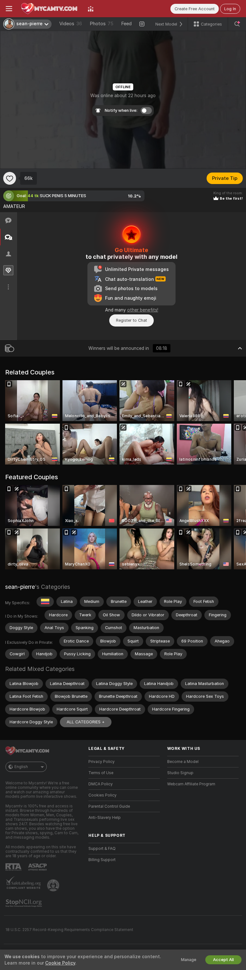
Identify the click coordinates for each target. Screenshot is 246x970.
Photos (101, 24)
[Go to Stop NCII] (24, 903)
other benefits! (142, 309)
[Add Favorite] (9, 178)
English (21, 767)
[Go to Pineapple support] (54, 885)
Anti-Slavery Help (104, 817)
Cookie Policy (60, 963)
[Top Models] (90, 8)
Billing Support (102, 860)
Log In (230, 8)
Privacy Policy (101, 761)
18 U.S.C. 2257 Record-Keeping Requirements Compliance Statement (69, 930)
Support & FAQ (102, 848)
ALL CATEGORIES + (86, 722)
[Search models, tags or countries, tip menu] (237, 24)
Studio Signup (180, 773)
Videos (70, 24)
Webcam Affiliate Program (191, 784)
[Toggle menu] (9, 8)
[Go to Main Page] (50, 8)
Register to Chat (131, 320)
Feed (126, 24)
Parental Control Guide (109, 806)
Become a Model (183, 761)
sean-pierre (20, 586)
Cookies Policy (102, 795)
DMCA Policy (100, 784)
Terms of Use (100, 773)
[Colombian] (45, 602)
